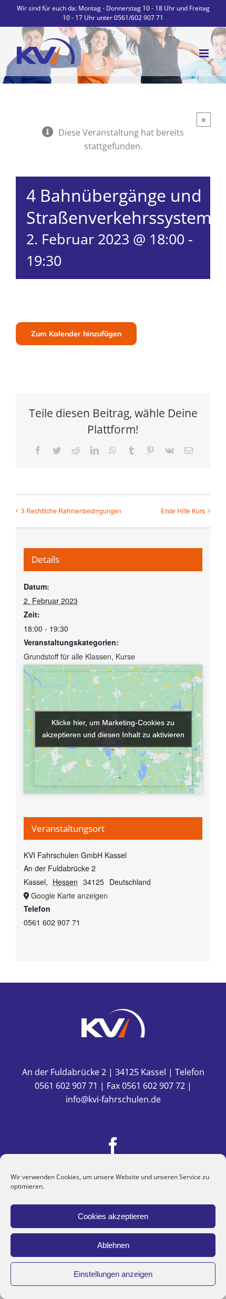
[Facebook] (113, 1145)
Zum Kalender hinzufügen (76, 333)
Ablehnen (113, 1245)
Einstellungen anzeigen (113, 1274)
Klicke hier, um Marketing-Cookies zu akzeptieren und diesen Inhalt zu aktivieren (113, 728)
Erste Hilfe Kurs (183, 510)
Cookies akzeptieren (113, 1216)
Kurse (125, 656)
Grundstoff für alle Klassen (67, 656)
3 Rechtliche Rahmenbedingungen (71, 510)
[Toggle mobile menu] (204, 53)
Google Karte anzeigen (69, 895)
